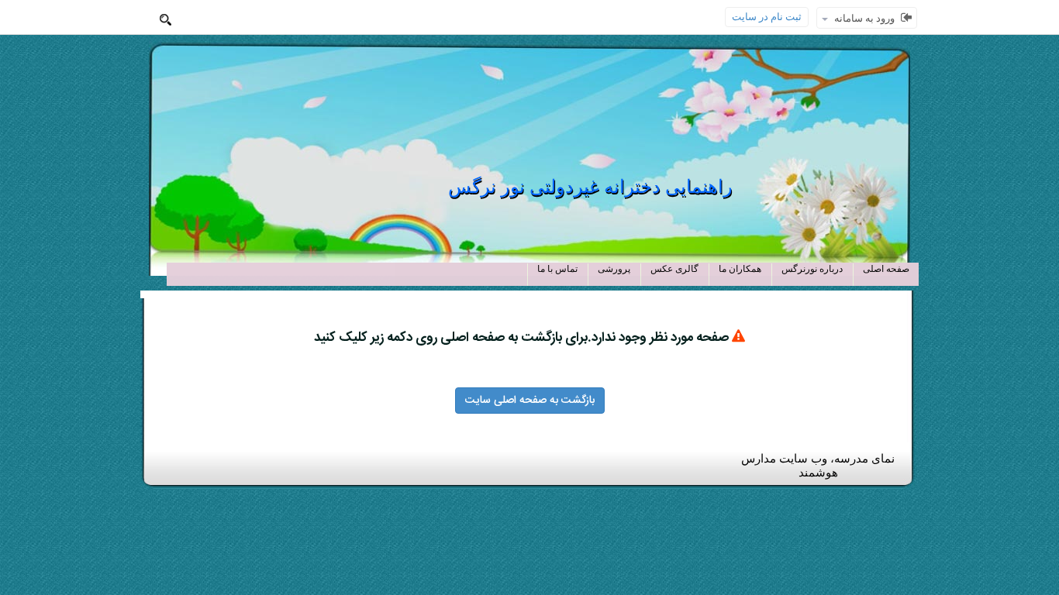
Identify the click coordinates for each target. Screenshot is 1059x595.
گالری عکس (674, 268)
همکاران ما (740, 268)
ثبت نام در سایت (767, 16)
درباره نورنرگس (812, 268)
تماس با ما (557, 268)
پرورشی (614, 268)
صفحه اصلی (886, 268)
